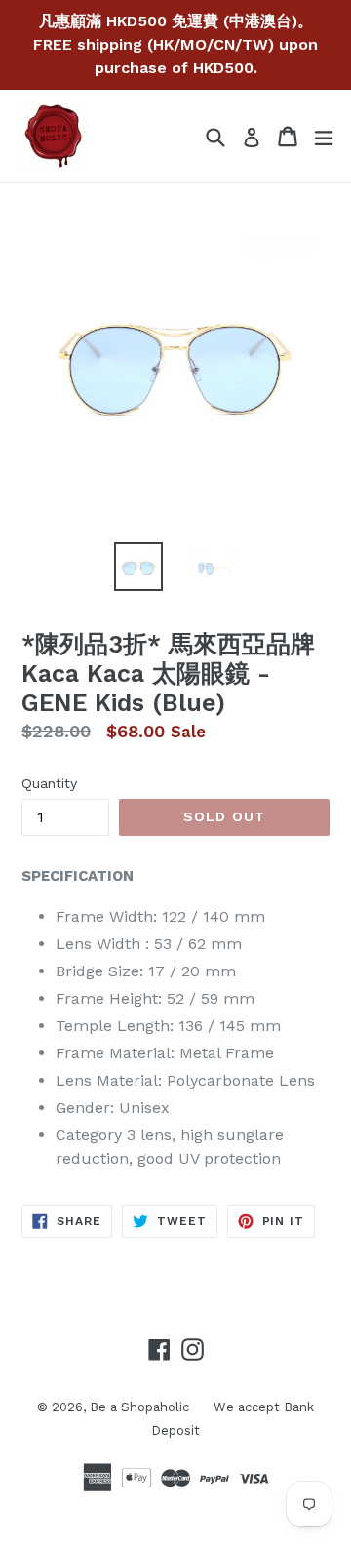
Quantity (49, 783)
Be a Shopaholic (139, 1407)
